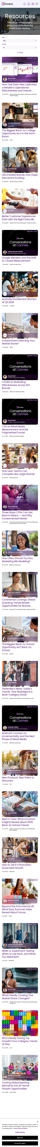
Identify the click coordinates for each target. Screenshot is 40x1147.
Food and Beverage (21, 223)
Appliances (27, 94)
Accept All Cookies (20, 1143)
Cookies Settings (20, 1132)
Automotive (34, 94)
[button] (28, 4)
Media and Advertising (15, 264)
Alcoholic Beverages (15, 94)
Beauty (16, 181)
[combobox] (20, 41)
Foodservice (30, 223)
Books (19, 698)
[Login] (24, 4)
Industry (4, 44)
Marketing (12, 477)
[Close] (38, 1122)
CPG (15, 223)
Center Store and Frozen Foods (19, 522)
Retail (34, 223)
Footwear (20, 181)
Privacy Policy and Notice (20, 1128)
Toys (32, 698)
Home (11, 140)
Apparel (22, 94)
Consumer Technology (19, 828)
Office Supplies (13, 830)
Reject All (20, 1138)
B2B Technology (14, 95)
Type (3, 37)
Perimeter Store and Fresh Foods (18, 523)
